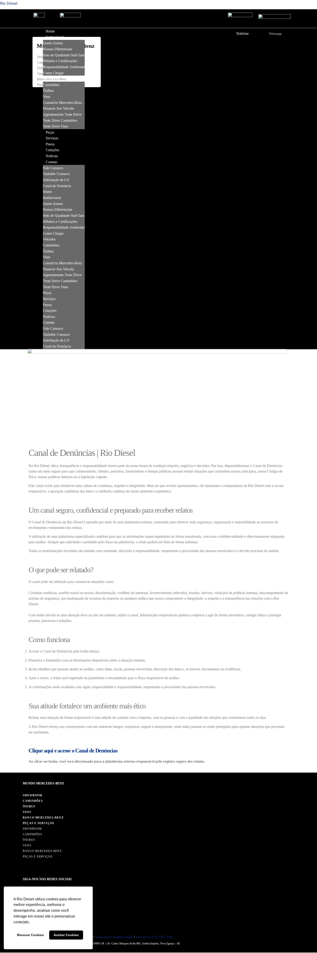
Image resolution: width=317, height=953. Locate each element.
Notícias (52, 156)
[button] (36, 32)
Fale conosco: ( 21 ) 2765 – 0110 (154, 937)
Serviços (52, 138)
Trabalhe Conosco (56, 174)
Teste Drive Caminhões (60, 120)
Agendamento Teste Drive (62, 114)
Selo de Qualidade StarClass (63, 55)
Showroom (32, 795)
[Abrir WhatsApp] (305, 941)
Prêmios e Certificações (60, 61)
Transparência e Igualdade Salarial (114, 937)
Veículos (52, 79)
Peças (50, 132)
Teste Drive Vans (55, 126)
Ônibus (41, 68)
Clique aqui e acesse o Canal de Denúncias (73, 751)
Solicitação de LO (56, 180)
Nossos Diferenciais (57, 49)
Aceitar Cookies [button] (66, 935)
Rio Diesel (8, 3)
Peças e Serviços (38, 823)
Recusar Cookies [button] (30, 935)
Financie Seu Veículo (58, 108)
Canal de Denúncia (57, 186)
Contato (51, 162)
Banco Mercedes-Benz (43, 817)
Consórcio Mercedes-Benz (62, 102)
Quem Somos (53, 43)
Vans (40, 73)
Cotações (52, 150)
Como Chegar (53, 73)
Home (50, 31)
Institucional (55, 37)
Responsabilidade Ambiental (64, 67)
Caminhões (51, 84)
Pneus (50, 144)
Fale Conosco (53, 168)
